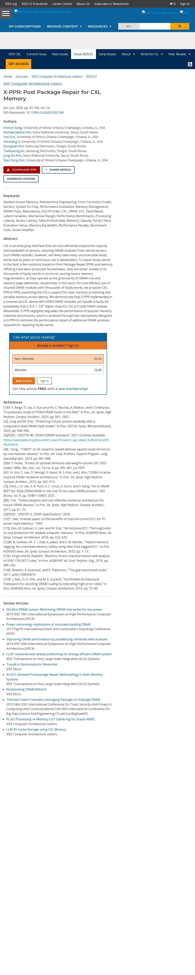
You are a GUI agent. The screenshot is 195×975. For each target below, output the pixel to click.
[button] (172, 4)
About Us (83, 4)
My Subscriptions (25, 26)
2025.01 (91, 76)
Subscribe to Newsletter (111, 4)
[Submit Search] (179, 26)
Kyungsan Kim (13, 146)
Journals (22, 76)
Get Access (18, 64)
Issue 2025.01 (83, 54)
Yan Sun (9, 137)
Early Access (107, 54)
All (128, 26)
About (126, 54)
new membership (72, 388)
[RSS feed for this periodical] (190, 64)
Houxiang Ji (11, 142)
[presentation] (37, 306)
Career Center (62, 4)
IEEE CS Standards (35, 4)
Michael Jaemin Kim (17, 132)
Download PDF (24, 169)
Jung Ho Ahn (12, 155)
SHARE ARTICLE (60, 169)
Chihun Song (12, 128)
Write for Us (150, 54)
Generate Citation (21, 178)
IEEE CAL (15, 54)
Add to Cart (24, 381)
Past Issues (60, 54)
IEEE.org (11, 4)
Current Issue (36, 54)
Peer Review (178, 54)
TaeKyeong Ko (13, 151)
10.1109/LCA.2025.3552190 (45, 112)
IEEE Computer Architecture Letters (57, 76)
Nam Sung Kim (14, 160)
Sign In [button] (185, 4)
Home (7, 76)
